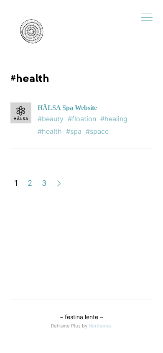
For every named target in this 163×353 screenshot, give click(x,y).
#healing (113, 119)
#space (97, 131)
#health (50, 131)
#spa (74, 131)
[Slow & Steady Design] (31, 31)
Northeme (100, 326)
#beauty (51, 119)
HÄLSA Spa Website (67, 107)
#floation (82, 119)
